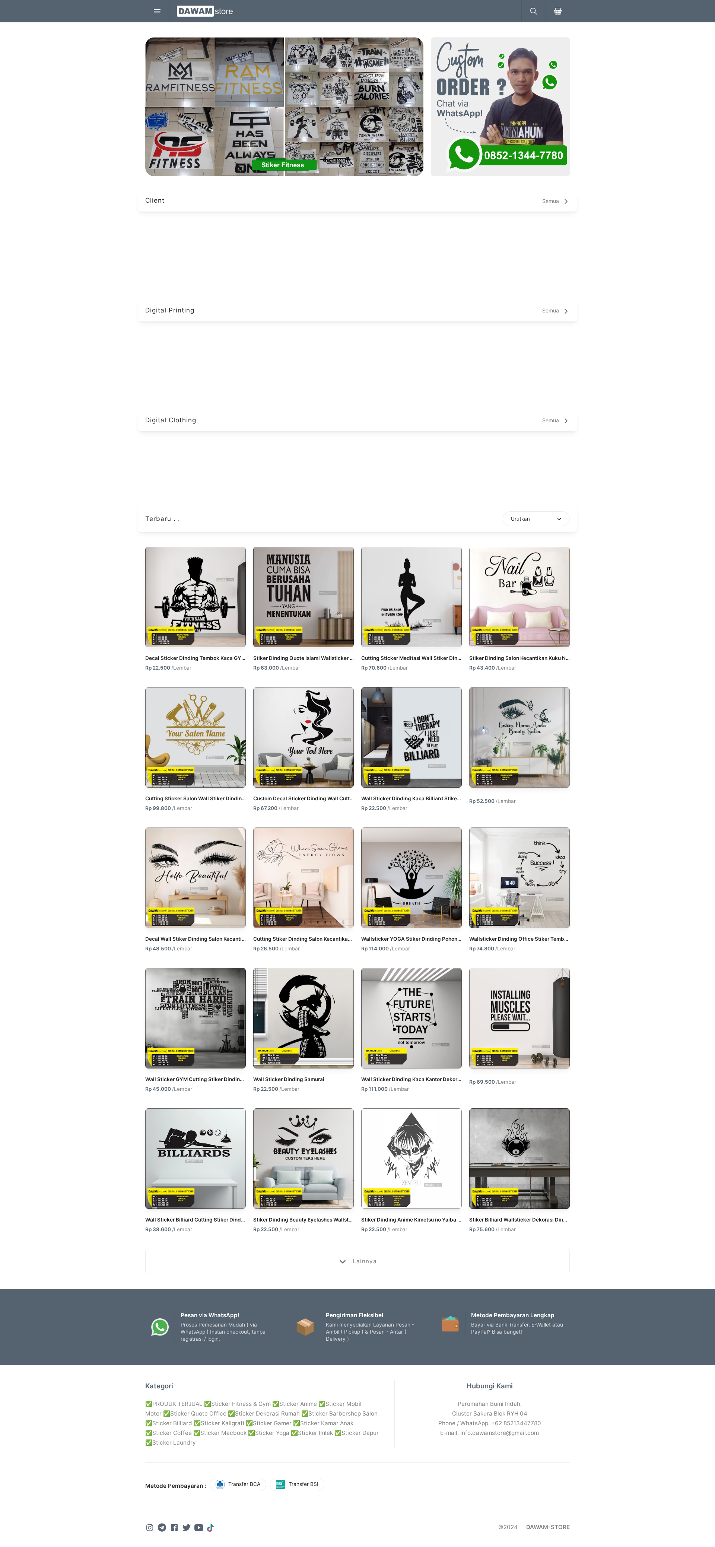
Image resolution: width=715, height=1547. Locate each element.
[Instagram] (150, 1527)
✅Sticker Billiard (168, 1423)
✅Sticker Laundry (170, 1442)
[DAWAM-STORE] (345, 11)
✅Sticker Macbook (220, 1432)
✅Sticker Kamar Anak (323, 1423)
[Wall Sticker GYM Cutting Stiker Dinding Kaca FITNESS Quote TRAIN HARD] (195, 1018)
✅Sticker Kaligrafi (219, 1423)
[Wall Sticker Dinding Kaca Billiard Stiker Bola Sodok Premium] (411, 737)
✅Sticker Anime (294, 1403)
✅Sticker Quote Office (194, 1413)
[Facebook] (175, 1527)
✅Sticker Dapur (356, 1432)
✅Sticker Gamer (269, 1423)
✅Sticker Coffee (168, 1432)
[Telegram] (163, 1527)
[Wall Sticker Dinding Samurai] (303, 1018)
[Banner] (500, 106)
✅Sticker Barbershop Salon (339, 1413)
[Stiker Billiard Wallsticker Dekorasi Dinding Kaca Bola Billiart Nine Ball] (519, 1158)
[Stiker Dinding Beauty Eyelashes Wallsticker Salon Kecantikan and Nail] (303, 1158)
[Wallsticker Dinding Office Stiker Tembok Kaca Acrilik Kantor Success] (519, 877)
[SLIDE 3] (284, 106)
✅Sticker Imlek (312, 1432)
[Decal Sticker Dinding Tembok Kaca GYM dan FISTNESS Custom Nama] (195, 597)
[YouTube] (199, 1527)
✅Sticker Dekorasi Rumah (264, 1413)
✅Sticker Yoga (268, 1432)
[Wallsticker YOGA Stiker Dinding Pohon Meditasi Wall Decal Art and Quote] (411, 877)
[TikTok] (211, 1527)
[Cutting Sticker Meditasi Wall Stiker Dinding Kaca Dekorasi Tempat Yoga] (411, 597)
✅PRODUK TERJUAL (174, 1403)
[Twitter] (187, 1527)
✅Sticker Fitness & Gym (237, 1403)
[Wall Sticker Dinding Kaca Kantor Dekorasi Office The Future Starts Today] (411, 1018)
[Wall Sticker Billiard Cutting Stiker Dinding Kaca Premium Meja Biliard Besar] (195, 1158)
